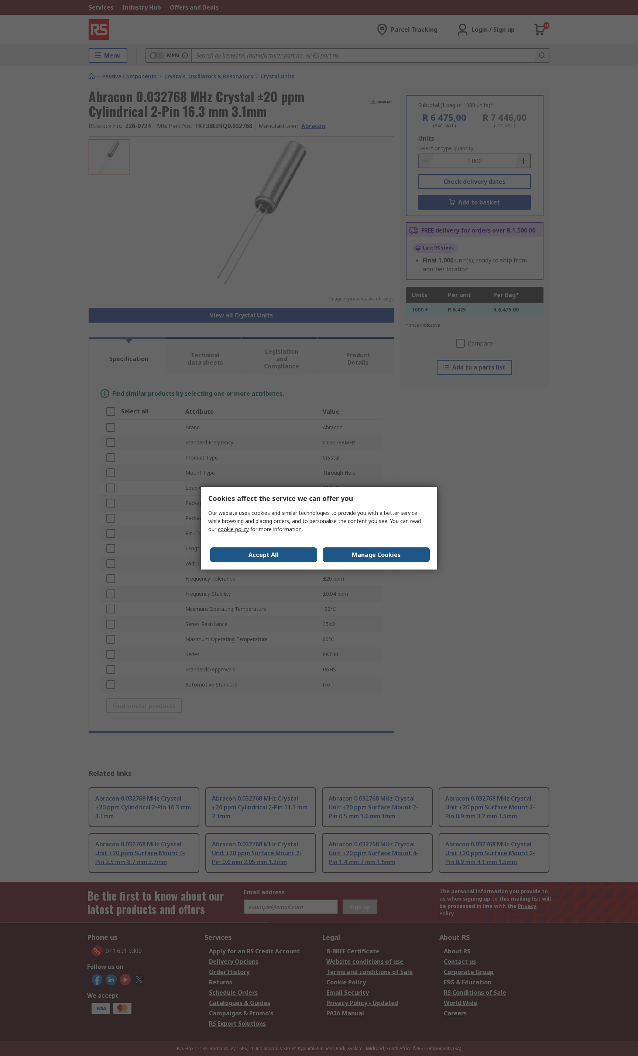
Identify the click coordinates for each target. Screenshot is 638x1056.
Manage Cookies (376, 555)
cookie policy (233, 529)
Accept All (263, 555)
